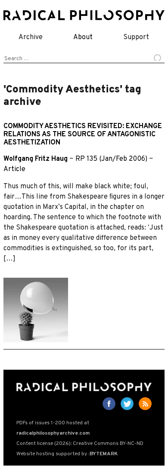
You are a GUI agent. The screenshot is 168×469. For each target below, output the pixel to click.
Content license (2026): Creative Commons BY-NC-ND (79, 443)
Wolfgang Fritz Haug (35, 159)
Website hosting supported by (67, 454)
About (83, 37)
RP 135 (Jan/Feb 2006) (111, 159)
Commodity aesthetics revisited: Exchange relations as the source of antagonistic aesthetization (82, 134)
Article (14, 169)
